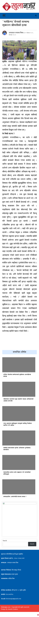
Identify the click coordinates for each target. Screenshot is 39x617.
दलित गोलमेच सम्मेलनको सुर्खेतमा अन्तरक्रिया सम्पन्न (17, 376)
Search (5, 541)
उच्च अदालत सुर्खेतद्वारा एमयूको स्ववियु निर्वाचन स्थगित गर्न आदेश (17, 424)
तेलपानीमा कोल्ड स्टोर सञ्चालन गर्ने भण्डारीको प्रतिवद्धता (16, 473)
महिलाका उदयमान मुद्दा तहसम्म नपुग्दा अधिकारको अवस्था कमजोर (18, 400)
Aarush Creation (13, 609)
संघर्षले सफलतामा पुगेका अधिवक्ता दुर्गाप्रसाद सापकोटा (16, 449)
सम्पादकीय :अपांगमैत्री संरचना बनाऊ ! (14, 497)
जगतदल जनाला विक (16, 33)
